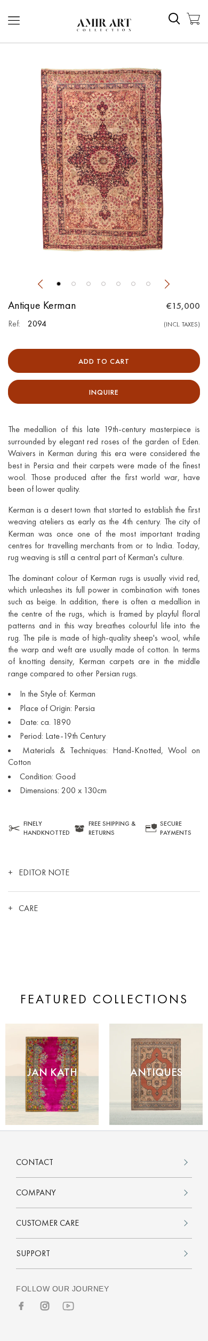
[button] (59, 284)
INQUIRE (104, 392)
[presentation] (40, 285)
